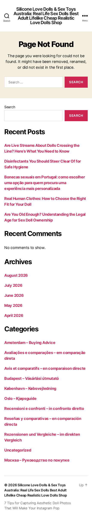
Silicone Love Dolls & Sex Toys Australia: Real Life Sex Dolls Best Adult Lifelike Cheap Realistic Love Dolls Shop (46, 16)
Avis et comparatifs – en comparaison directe (45, 368)
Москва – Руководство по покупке (37, 460)
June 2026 (14, 295)
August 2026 (16, 275)
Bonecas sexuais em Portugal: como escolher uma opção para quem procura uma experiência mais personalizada (44, 183)
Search (9, 107)
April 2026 (13, 315)
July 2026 (13, 285)
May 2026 (13, 305)
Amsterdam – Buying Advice (29, 342)
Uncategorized (17, 450)
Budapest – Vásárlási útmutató (31, 378)
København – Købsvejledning (30, 388)
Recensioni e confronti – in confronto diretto (44, 408)
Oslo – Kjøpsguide (20, 398)
